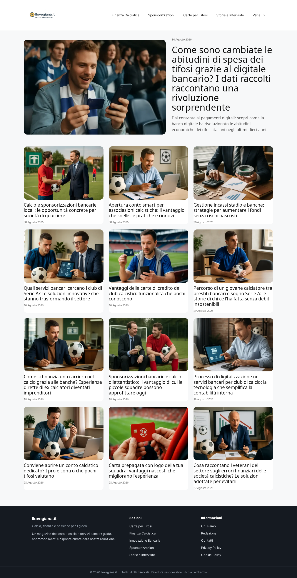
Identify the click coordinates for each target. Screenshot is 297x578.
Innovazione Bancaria (144, 541)
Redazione (208, 533)
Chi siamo (208, 526)
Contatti (207, 541)
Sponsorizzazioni (161, 15)
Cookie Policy (211, 555)
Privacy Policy (211, 548)
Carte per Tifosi (195, 15)
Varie (256, 15)
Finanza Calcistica (125, 15)
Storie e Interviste (230, 15)
